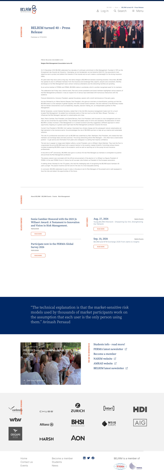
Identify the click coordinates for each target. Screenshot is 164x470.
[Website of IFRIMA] (120, 469)
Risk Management (64, 196)
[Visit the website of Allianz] (46, 424)
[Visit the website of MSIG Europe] (109, 423)
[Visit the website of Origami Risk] (15, 433)
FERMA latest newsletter (109, 349)
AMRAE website (103, 363)
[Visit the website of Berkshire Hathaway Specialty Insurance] (77, 423)
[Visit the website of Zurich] (77, 407)
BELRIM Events (46, 196)
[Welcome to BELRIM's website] (28, 9)
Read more (38, 234)
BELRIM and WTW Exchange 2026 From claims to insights (116, 242)
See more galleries (36, 380)
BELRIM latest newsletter (109, 368)
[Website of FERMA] (135, 469)
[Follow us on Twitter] (88, 459)
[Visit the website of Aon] (77, 437)
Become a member (105, 354)
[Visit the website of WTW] (15, 419)
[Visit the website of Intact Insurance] (109, 408)
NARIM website (103, 358)
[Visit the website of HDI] (140, 409)
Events (55, 196)
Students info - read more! (109, 344)
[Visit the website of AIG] (140, 422)
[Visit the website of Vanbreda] (15, 409)
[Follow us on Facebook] (93, 459)
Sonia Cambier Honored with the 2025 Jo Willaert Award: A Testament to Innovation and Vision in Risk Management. (55, 222)
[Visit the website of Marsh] (46, 438)
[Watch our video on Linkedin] (84, 459)
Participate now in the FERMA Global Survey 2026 (52, 245)
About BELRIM (35, 196)
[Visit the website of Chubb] (46, 411)
